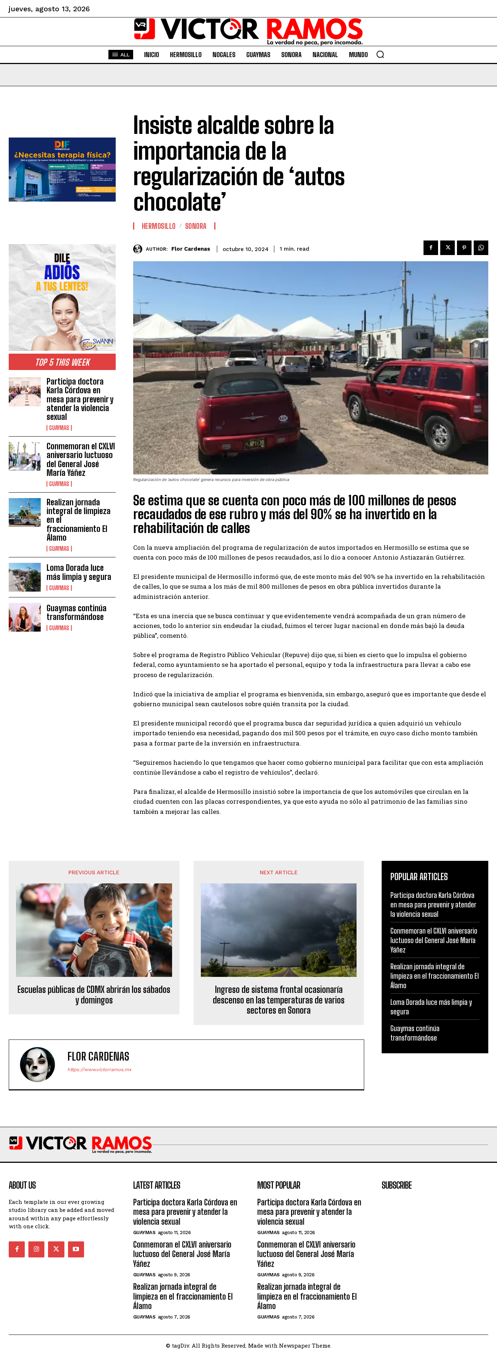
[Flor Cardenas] (139, 249)
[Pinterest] (464, 247)
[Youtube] (76, 1249)
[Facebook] (431, 247)
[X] (447, 247)
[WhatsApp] (481, 247)
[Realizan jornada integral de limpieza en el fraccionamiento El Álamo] (25, 512)
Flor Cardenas (190, 249)
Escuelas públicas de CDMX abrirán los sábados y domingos (93, 995)
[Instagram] (36, 1249)
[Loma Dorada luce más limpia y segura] (25, 577)
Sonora (196, 226)
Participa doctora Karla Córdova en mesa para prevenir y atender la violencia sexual (80, 399)
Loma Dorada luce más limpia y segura (79, 572)
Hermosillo (159, 226)
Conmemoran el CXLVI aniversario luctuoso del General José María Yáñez (81, 459)
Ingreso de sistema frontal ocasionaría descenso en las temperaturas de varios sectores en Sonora (279, 1000)
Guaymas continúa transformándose (77, 612)
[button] (380, 54)
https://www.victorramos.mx (99, 1069)
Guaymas (59, 428)
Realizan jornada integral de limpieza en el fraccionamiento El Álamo (434, 976)
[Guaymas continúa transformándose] (25, 617)
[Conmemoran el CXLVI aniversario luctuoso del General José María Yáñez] (25, 456)
